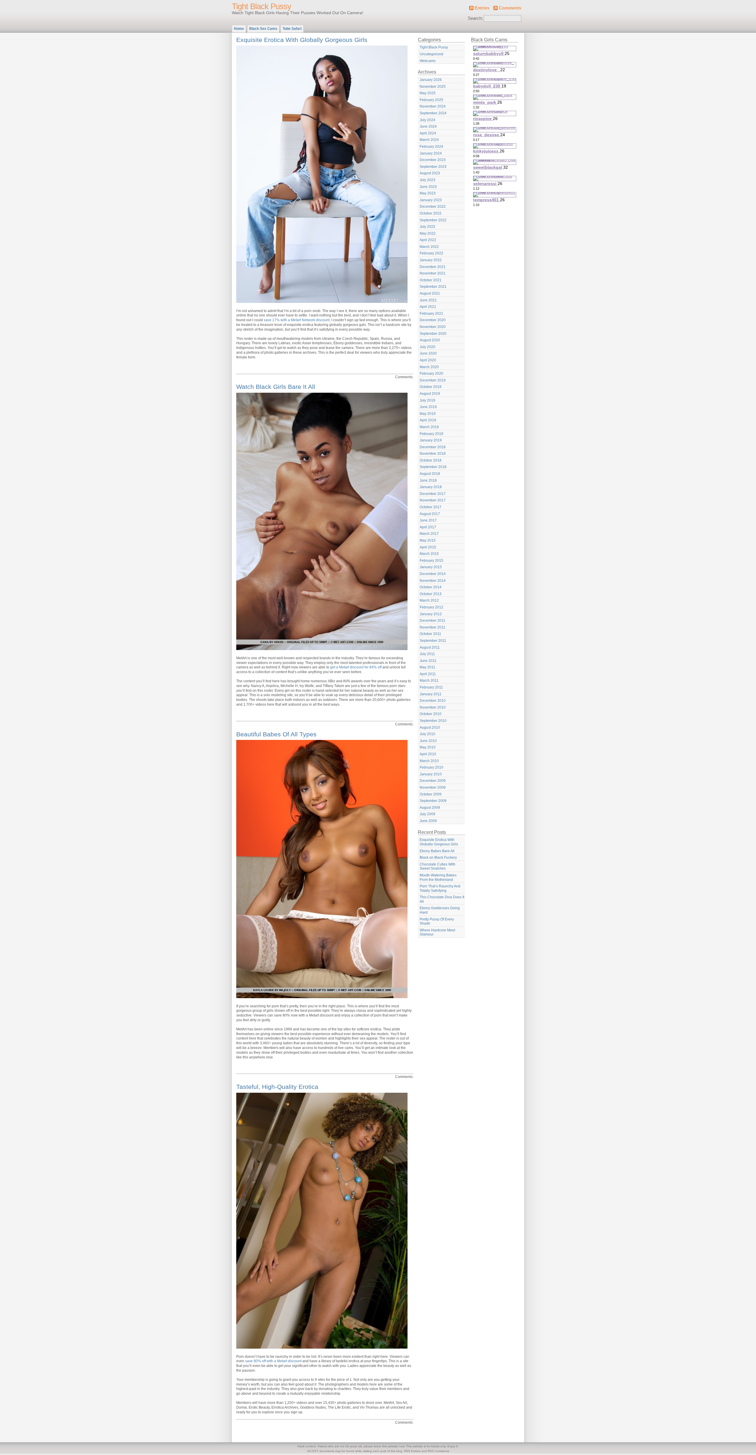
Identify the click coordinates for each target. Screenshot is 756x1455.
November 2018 (433, 454)
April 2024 (428, 133)
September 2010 (433, 721)
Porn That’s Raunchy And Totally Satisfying (440, 888)
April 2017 (428, 527)
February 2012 (431, 607)
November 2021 (433, 273)
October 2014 (430, 587)
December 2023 (433, 160)
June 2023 (428, 187)
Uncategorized (431, 54)
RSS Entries (412, 1451)
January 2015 (431, 567)
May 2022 (428, 233)
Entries (482, 8)
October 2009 (430, 794)
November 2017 (433, 500)
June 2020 (428, 353)
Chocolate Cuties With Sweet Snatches (437, 866)
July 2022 (427, 227)
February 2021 (431, 313)
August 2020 (430, 340)
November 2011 (432, 627)
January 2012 (431, 614)
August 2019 (430, 394)
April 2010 (428, 754)
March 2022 (429, 247)
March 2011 (429, 680)
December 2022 (433, 206)
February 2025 (431, 100)
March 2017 (429, 534)
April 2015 (428, 547)
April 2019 (428, 420)
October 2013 (430, 594)
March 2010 (429, 761)
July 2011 (427, 654)
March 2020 (429, 367)
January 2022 (431, 260)
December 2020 (433, 320)
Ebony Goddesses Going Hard (440, 910)
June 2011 (428, 661)
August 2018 (430, 474)
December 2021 (433, 267)
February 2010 (431, 767)
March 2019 (429, 427)
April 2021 (428, 307)
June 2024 (428, 126)
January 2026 (431, 80)
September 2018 (433, 467)
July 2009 (427, 814)
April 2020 (428, 360)
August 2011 (430, 647)
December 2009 (433, 781)
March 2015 (429, 554)
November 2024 (433, 106)
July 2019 (427, 400)
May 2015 (428, 540)
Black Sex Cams (263, 29)
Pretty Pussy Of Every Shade (437, 921)
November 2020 (433, 327)
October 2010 (430, 714)
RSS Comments (438, 1451)
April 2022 (428, 240)
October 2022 (430, 213)
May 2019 (428, 414)
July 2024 (427, 120)
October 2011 (430, 634)
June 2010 (428, 741)
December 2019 (433, 380)
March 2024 (429, 140)
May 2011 (427, 667)
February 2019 (431, 434)
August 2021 (430, 293)
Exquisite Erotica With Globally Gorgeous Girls (301, 39)
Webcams (428, 61)
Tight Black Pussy (261, 6)
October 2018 (430, 460)
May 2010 (428, 747)
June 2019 (428, 407)
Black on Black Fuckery (438, 857)
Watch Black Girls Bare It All (275, 386)
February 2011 (431, 687)
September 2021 (433, 287)
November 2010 (433, 707)
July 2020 (427, 347)
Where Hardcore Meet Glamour (437, 932)
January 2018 (431, 487)
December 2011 (432, 620)
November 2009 (433, 787)
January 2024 (431, 153)
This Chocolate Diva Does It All (442, 899)
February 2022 (431, 253)
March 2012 (429, 600)
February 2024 (431, 146)
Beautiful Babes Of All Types (276, 734)
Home (239, 29)
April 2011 (428, 674)
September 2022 (433, 220)
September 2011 (433, 641)
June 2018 (428, 480)
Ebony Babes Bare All (437, 851)
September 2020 (433, 334)
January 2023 (431, 200)
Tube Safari (292, 29)
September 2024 (433, 113)
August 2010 (430, 727)
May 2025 (428, 93)
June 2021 (428, 300)
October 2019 (430, 387)
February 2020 (431, 373)
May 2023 (428, 193)
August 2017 (430, 514)
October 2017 (430, 507)
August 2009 (430, 808)
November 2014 (433, 581)
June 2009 (428, 821)
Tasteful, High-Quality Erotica (277, 1086)
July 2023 (427, 180)
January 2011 (430, 694)
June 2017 (428, 520)
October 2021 (430, 280)
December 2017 (433, 494)
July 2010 (427, 734)
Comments (510, 8)
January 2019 (431, 440)
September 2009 (433, 801)
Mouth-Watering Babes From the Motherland (438, 877)
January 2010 (431, 774)
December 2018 (433, 447)
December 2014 (433, 574)
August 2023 (430, 173)
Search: (475, 18)
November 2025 (433, 87)
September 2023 (433, 167)
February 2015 (431, 560)
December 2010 (433, 701)
